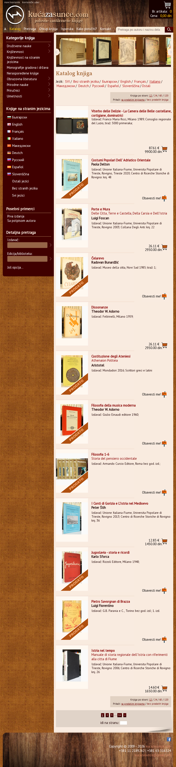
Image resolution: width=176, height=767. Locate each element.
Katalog (15, 29)
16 (119, 715)
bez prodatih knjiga (157, 99)
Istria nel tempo (103, 650)
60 (160, 95)
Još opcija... (15, 267)
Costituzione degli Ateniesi (110, 356)
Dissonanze (99, 307)
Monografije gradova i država (27, 67)
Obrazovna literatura (22, 79)
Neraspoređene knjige (23, 73)
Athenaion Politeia (104, 360)
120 (166, 95)
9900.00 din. (153, 150)
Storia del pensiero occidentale (114, 458)
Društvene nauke (19, 46)
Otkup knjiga (48, 29)
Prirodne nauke (17, 84)
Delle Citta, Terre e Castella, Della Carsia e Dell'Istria (129, 213)
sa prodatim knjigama (133, 99)
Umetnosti (14, 96)
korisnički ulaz (30, 2)
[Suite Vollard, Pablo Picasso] (102, 51)
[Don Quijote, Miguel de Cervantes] (151, 51)
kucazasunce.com (158, 746)
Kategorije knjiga (20, 37)
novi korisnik (12, 2)
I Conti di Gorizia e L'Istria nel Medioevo (119, 503)
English (126, 81)
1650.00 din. (153, 689)
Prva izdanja (15, 216)
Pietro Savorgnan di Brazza (110, 601)
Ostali (146, 86)
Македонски (66, 86)
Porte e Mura (100, 209)
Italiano (154, 81)
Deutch (83, 86)
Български (109, 81)
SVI (67, 81)
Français (140, 81)
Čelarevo (97, 258)
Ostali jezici (20, 181)
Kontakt (105, 29)
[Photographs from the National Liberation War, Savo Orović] (73, 51)
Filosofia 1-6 (100, 454)
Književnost (15, 51)
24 (155, 95)
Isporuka (67, 29)
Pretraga (30, 29)
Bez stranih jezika (86, 81)
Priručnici (13, 90)
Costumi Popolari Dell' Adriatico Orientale (121, 160)
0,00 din (166, 16)
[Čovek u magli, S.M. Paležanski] (127, 51)
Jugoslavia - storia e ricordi (110, 552)
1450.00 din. (153, 542)
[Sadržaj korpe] (167, 4)
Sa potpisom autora (21, 220)
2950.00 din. (153, 248)
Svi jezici (18, 195)
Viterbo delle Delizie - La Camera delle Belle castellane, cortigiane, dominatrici (131, 113)
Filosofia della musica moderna (113, 405)
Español (113, 86)
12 (150, 95)
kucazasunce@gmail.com (153, 755)
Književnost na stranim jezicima (23, 59)
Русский (98, 86)
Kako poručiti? (87, 29)
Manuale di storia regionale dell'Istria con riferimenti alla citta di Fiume (129, 656)
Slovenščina (130, 86)
